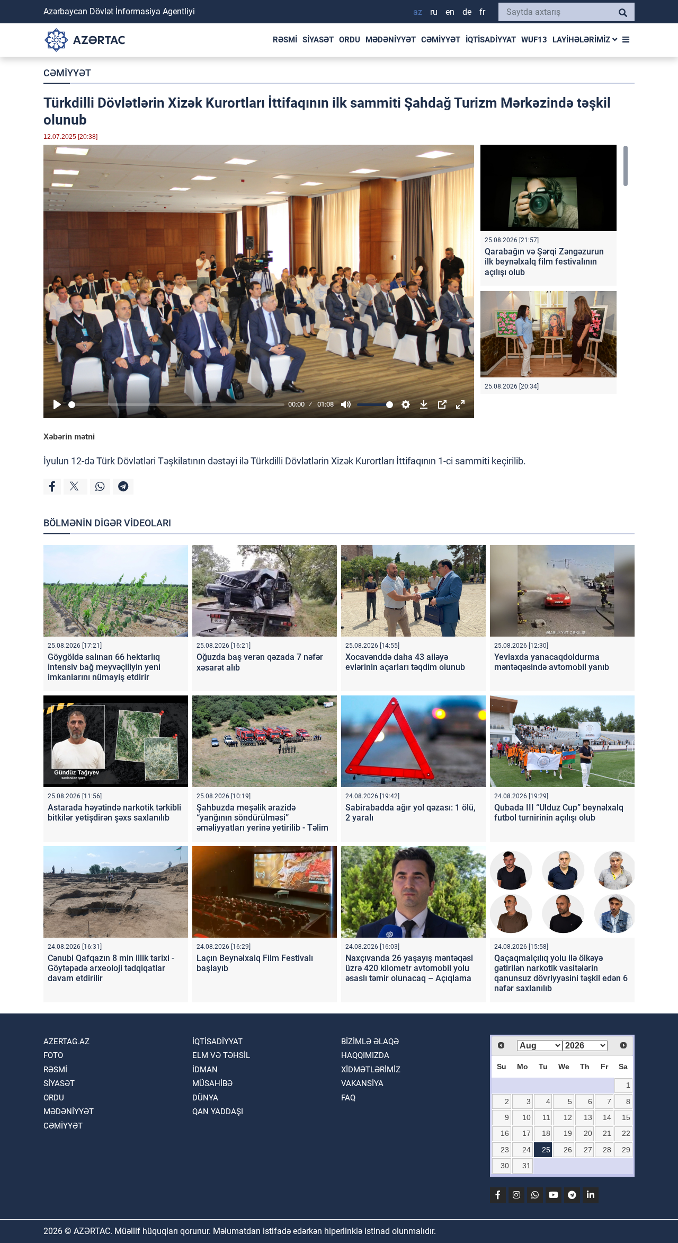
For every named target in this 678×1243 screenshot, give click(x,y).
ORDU (349, 40)
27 (588, 1149)
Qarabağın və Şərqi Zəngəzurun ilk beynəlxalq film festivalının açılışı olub (544, 261)
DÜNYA (205, 1098)
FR (482, 12)
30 (505, 1165)
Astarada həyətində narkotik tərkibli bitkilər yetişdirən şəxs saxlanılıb (114, 813)
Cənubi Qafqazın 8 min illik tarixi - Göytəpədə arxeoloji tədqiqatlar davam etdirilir (111, 968)
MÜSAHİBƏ (212, 1083)
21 (607, 1133)
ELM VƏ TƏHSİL (221, 1055)
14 (607, 1117)
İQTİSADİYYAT (491, 40)
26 (568, 1149)
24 (526, 1149)
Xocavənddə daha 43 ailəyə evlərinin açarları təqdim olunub (405, 662)
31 (526, 1165)
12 (568, 1117)
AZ (417, 12)
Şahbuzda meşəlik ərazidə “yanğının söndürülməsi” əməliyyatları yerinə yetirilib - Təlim (262, 818)
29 (626, 1149)
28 (607, 1149)
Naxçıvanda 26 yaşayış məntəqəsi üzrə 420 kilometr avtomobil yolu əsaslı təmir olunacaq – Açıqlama (409, 968)
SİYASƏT (318, 40)
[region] (554, 269)
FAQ (348, 1098)
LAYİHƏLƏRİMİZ (582, 40)
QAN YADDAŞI (217, 1111)
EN (449, 12)
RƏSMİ (285, 40)
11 (546, 1117)
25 (546, 1149)
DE (466, 12)
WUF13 (534, 40)
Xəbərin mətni (69, 436)
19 (568, 1133)
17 (526, 1133)
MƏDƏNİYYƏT (390, 40)
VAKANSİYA (362, 1083)
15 (626, 1117)
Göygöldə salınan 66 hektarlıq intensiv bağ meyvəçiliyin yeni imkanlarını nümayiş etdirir (104, 667)
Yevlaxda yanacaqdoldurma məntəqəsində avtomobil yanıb (551, 662)
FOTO (53, 1055)
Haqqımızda (365, 1055)
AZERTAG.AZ (66, 1041)
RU (434, 12)
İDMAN (205, 1069)
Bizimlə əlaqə (370, 1041)
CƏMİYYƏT (440, 40)
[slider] (176, 405)
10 (526, 1117)
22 (626, 1133)
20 (588, 1133)
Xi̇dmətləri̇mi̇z (370, 1069)
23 (505, 1149)
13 (588, 1117)
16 (505, 1133)
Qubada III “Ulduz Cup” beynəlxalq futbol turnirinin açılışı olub (558, 813)
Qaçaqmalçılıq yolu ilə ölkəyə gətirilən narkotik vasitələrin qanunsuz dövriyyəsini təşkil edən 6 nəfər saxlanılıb (561, 973)
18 (546, 1133)
